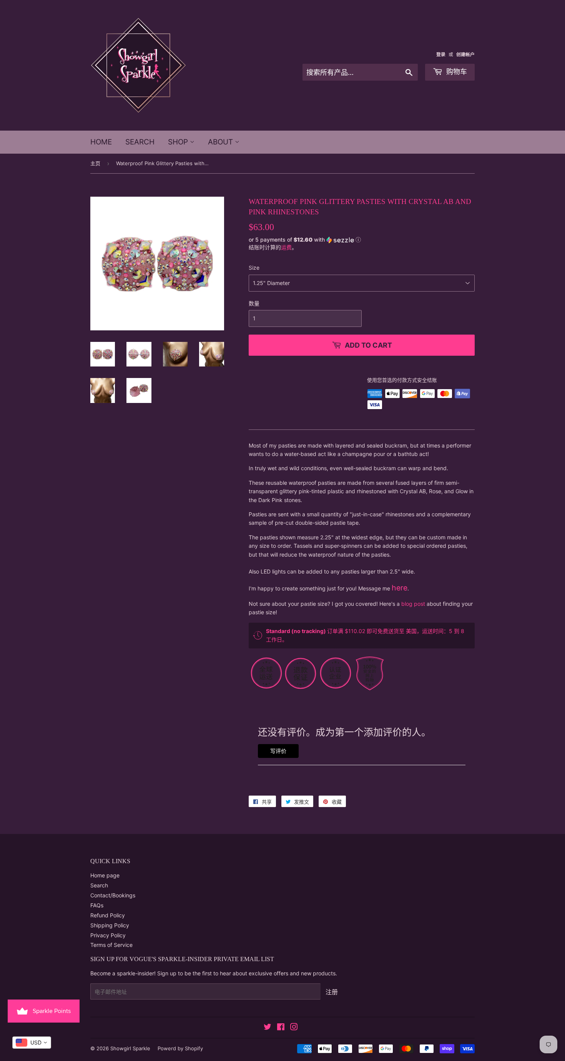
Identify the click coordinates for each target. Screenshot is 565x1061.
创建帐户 (465, 54)
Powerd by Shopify (180, 1048)
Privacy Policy (108, 935)
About (221, 142)
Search (140, 142)
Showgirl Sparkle (130, 1048)
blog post (413, 603)
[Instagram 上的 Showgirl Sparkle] (294, 1028)
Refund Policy (107, 915)
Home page (105, 875)
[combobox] (31, 1042)
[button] (362, 239)
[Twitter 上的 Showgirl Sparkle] (267, 1028)
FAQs (96, 905)
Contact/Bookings (112, 895)
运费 (286, 247)
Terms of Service (111, 945)
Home (101, 142)
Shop (179, 142)
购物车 (455, 72)
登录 (440, 54)
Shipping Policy (109, 925)
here (399, 587)
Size (254, 267)
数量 (254, 303)
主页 (95, 163)
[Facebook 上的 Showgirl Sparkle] (281, 1028)
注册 (332, 992)
